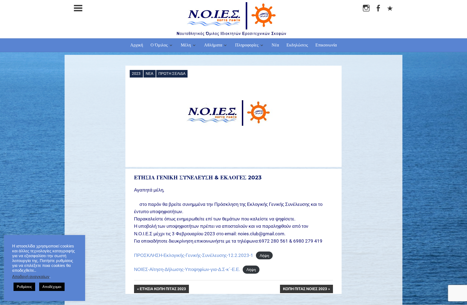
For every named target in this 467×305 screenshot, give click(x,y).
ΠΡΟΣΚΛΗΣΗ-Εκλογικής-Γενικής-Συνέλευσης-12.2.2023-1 (193, 255)
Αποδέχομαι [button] (51, 287)
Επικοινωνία (326, 45)
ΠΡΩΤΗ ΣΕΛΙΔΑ (171, 73)
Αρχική (136, 45)
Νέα (275, 45)
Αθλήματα (213, 45)
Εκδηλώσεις (297, 45)
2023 (136, 73)
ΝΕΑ (149, 73)
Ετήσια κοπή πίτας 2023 (163, 290)
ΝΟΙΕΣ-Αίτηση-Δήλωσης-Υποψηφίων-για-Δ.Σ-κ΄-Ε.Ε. (187, 269)
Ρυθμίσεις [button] (24, 287)
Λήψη (264, 255)
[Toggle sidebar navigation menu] (78, 8)
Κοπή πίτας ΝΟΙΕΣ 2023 (305, 290)
